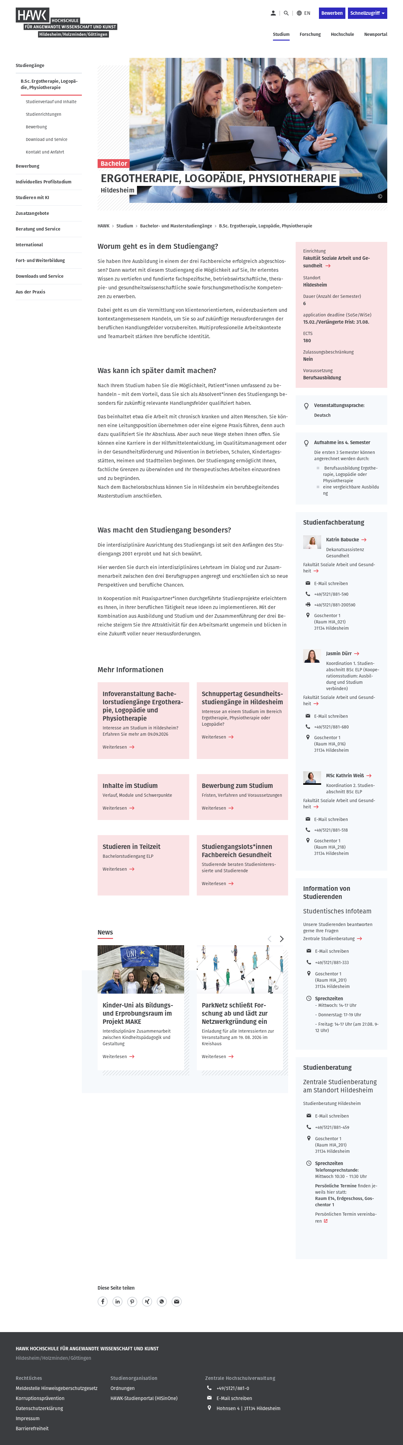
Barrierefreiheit (32, 1428)
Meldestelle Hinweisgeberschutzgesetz (57, 1388)
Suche (286, 13)
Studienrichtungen (43, 114)
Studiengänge (30, 65)
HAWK (104, 226)
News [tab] (105, 932)
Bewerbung (36, 127)
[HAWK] (67, 26)
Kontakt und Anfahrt (45, 152)
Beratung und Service (38, 229)
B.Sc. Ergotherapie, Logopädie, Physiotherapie (49, 84)
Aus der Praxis (30, 292)
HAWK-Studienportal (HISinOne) (144, 1398)
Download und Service (46, 139)
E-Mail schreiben (331, 583)
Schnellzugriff (365, 13)
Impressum (28, 1418)
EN (307, 13)
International (29, 245)
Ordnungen (123, 1388)
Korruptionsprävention (40, 1398)
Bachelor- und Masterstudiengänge (176, 226)
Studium (124, 226)
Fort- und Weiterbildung (40, 260)
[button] (269, 939)
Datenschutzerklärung (39, 1408)
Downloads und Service (40, 276)
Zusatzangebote (32, 213)
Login (273, 13)
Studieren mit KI (32, 197)
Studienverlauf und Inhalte (51, 101)
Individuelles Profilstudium (43, 182)
